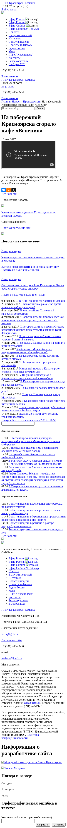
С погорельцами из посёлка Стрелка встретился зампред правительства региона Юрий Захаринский (32, 330)
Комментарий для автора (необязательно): (27, 817)
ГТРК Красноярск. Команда (18, 2)
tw (11, 9)
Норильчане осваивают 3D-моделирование (35, 463)
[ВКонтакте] (3, 190)
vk (5, 9)
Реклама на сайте (11, 640)
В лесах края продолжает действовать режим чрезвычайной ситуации (33, 409)
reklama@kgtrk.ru (11, 658)
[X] (13, 190)
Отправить (43, 824)
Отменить (59, 824)
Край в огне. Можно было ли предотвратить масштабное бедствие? (26, 351)
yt (8, 9)
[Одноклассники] (8, 190)
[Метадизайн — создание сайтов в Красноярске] (31, 762)
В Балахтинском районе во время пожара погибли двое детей (31, 305)
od (15, 9)
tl (2, 9)
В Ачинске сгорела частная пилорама (42, 300)
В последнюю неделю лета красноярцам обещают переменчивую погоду (29, 449)
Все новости (9, 535)
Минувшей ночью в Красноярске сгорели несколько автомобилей (30, 370)
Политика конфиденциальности (20, 736)
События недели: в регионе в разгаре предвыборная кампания (27, 524)
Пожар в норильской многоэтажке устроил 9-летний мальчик (31, 338)
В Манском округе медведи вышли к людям (35, 460)
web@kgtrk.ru (9, 634)
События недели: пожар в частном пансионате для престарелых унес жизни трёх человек (32, 320)
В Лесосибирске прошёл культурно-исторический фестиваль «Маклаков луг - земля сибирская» (30, 441)
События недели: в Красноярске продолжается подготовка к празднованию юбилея (33, 518)
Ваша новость (9, 76)
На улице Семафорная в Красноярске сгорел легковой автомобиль (27, 376)
